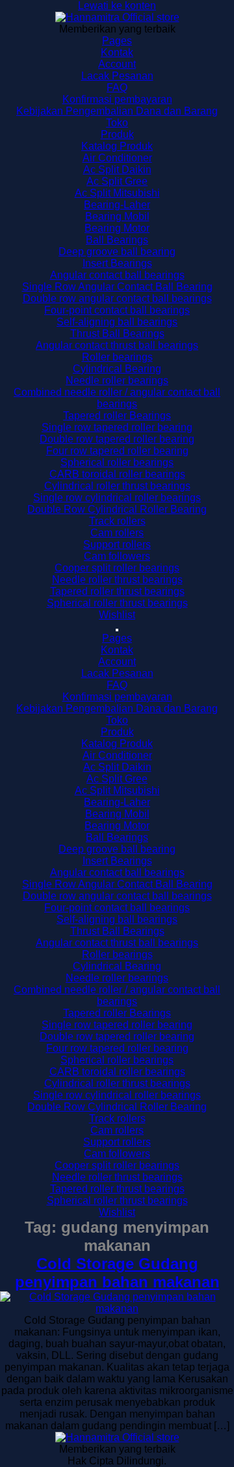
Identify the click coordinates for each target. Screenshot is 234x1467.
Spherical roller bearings (117, 462)
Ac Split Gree (117, 181)
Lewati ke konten (117, 5)
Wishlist (117, 614)
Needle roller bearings (117, 380)
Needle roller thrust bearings (117, 579)
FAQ (117, 87)
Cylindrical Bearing (117, 368)
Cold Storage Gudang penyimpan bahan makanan (117, 1273)
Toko (117, 122)
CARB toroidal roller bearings (117, 474)
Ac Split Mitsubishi (117, 193)
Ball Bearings (117, 239)
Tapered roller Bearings (117, 415)
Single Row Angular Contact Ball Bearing (117, 286)
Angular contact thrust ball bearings (117, 345)
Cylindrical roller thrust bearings (117, 485)
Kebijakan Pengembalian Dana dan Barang (117, 111)
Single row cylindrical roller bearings (117, 497)
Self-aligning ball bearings (117, 321)
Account (117, 64)
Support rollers (117, 544)
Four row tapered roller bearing (117, 450)
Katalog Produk (117, 146)
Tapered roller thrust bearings (117, 591)
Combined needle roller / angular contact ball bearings (117, 398)
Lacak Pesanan (117, 75)
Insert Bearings (117, 263)
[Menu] (117, 630)
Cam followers (117, 556)
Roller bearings (117, 357)
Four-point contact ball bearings (117, 310)
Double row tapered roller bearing (117, 439)
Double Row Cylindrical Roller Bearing (117, 509)
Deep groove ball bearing (117, 251)
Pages (117, 40)
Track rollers (117, 521)
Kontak (117, 52)
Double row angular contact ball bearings (117, 298)
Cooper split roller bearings (117, 567)
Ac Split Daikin (117, 169)
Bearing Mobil (117, 216)
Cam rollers (117, 532)
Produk (117, 134)
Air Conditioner (117, 157)
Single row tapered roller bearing (117, 427)
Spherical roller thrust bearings (117, 603)
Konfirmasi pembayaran (117, 99)
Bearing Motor (117, 228)
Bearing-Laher (117, 204)
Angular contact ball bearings (117, 275)
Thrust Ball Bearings (117, 333)
